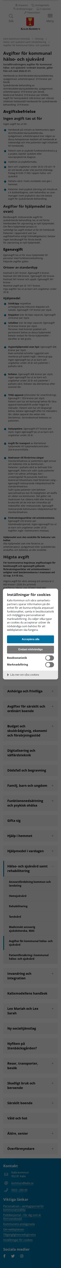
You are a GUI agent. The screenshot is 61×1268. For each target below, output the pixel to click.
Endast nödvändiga (30, 649)
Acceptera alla (30, 639)
